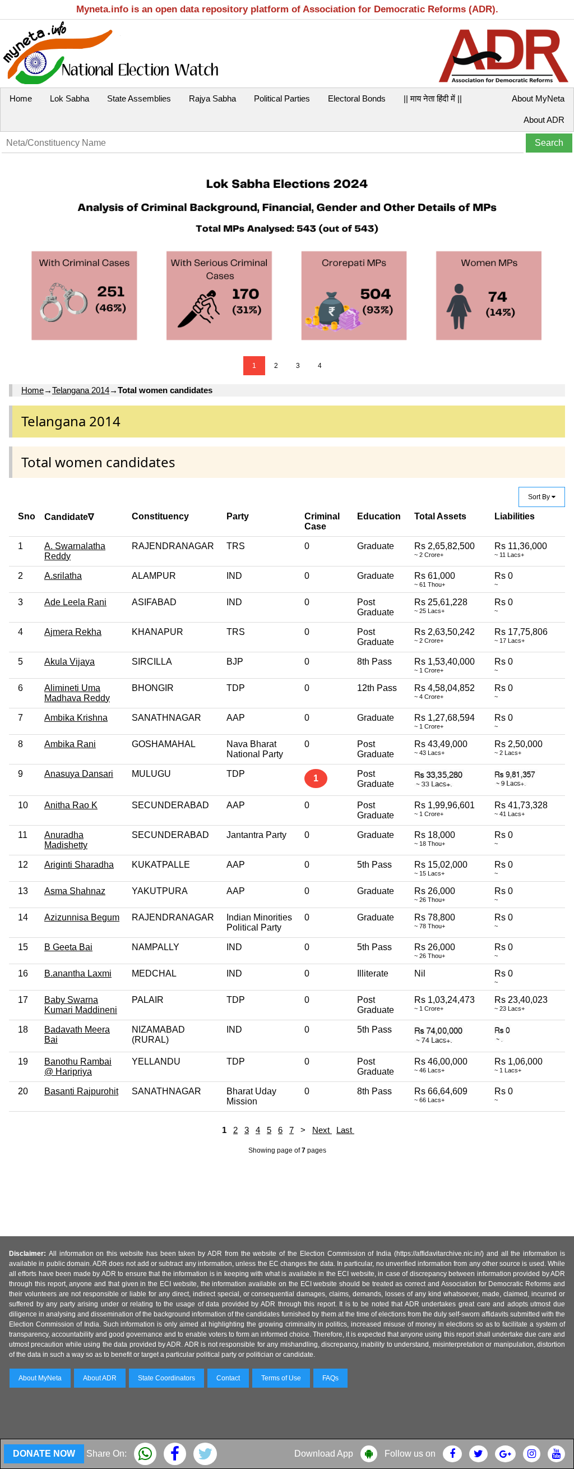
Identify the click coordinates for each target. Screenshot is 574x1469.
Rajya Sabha (212, 98)
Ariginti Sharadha (79, 864)
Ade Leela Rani (75, 602)
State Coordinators (166, 1378)
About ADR (544, 120)
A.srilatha (63, 576)
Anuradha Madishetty (65, 840)
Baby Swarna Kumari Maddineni (80, 1005)
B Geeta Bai (68, 947)
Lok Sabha (69, 98)
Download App (323, 1453)
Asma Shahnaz (74, 891)
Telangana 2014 (80, 390)
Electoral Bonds (357, 98)
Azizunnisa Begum (81, 917)
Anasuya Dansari (78, 774)
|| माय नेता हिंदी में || (433, 98)
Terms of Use (281, 1378)
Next (322, 1130)
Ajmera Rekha (72, 632)
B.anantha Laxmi (78, 973)
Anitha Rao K (71, 805)
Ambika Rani (70, 744)
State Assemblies (139, 98)
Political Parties (282, 98)
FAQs (330, 1378)
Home (21, 98)
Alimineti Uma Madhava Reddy (77, 693)
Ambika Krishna (76, 717)
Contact (228, 1378)
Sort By (540, 497)
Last (345, 1130)
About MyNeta (538, 98)
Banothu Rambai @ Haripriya (78, 1066)
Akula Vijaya (69, 661)
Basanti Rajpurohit (81, 1091)
